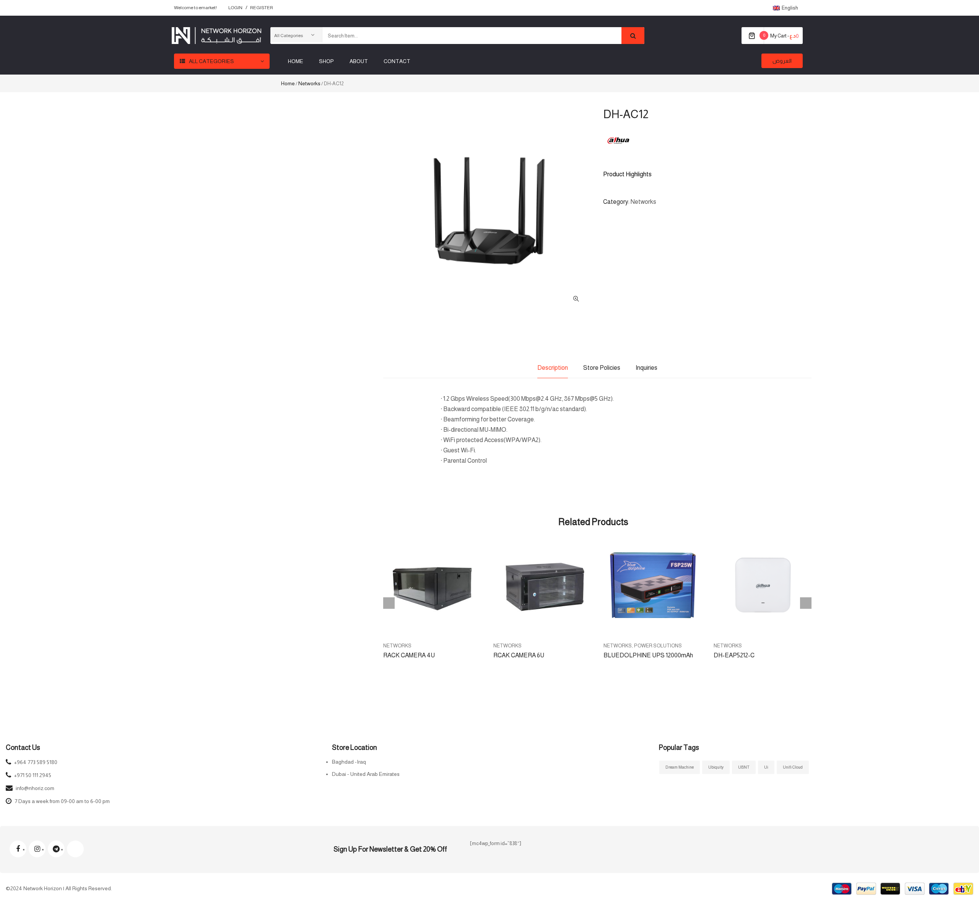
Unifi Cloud (793, 767)
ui (766, 767)
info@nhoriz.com (35, 788)
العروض (782, 61)
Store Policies (601, 367)
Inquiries (646, 367)
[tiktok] (75, 849)
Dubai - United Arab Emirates (366, 774)
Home (288, 83)
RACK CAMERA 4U (409, 655)
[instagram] (37, 849)
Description (552, 367)
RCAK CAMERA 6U (518, 655)
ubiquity (716, 767)
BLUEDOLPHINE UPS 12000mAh (648, 655)
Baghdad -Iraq (349, 762)
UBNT (744, 767)
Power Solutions (658, 646)
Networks (309, 83)
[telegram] (56, 849)
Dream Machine (679, 767)
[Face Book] (18, 849)
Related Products (593, 522)
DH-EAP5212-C (734, 655)
